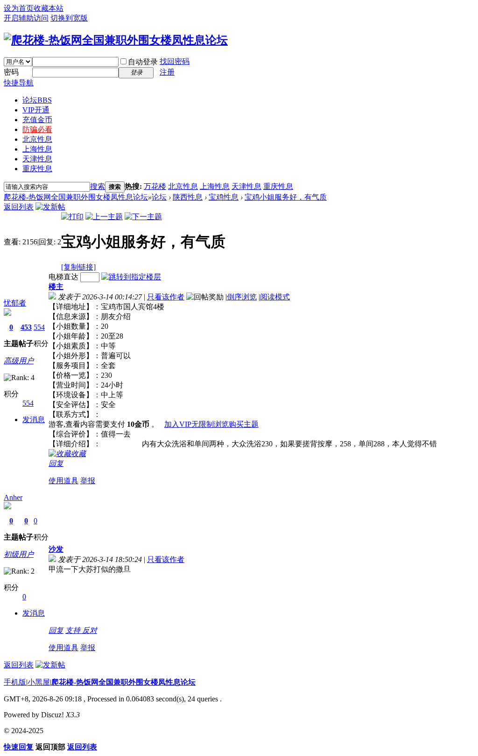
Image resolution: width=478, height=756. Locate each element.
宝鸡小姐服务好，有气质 (286, 197)
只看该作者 (165, 297)
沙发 (56, 549)
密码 (11, 72)
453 (26, 327)
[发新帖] (50, 207)
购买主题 (244, 424)
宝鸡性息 (224, 197)
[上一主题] (104, 217)
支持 (73, 630)
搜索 (97, 186)
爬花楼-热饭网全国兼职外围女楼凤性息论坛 (76, 197)
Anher (13, 497)
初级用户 (19, 554)
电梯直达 (63, 277)
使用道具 (63, 481)
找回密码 (175, 61)
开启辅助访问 (26, 18)
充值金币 (37, 120)
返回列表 (19, 207)
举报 (87, 481)
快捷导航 (19, 83)
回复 (56, 463)
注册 (167, 72)
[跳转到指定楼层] (131, 277)
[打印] (72, 217)
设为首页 (19, 8)
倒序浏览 (242, 297)
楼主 (56, 287)
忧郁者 (15, 303)
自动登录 (143, 62)
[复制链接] (78, 267)
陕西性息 (188, 197)
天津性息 (37, 159)
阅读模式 (275, 297)
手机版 (15, 682)
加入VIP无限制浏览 (196, 424)
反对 (89, 630)
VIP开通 (35, 110)
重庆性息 (37, 169)
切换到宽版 (69, 18)
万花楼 (155, 186)
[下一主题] (143, 217)
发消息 (33, 419)
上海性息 (37, 149)
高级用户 (19, 361)
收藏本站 (48, 8)
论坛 (37, 100)
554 (39, 327)
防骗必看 (37, 129)
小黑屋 (39, 682)
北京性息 (37, 139)
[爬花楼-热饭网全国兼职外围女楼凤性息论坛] (116, 40)
